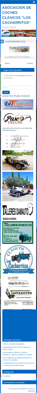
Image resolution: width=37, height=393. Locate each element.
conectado (21, 75)
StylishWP (31, 391)
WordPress (24, 389)
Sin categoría (6, 376)
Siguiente (30, 63)
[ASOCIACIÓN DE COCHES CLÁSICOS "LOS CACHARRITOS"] (18, 33)
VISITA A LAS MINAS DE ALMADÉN (13, 344)
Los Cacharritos (25, 57)
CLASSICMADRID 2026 (15, 41)
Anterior (7, 63)
